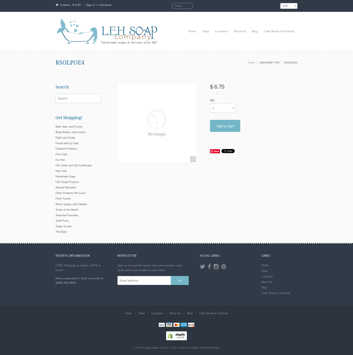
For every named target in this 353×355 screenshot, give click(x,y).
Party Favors (63, 198)
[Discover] (191, 325)
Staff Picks (62, 220)
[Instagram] (216, 266)
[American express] (184, 325)
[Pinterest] (223, 266)
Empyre (195, 347)
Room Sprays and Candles (71, 204)
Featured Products (66, 148)
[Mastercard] (176, 325)
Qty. (212, 100)
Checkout (105, 5)
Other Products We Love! (71, 193)
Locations (221, 31)
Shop (205, 31)
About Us (240, 31)
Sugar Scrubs (64, 226)
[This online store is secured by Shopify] (176, 335)
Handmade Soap (65, 176)
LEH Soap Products (67, 182)
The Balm (61, 231)
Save (216, 151)
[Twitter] (202, 266)
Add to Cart (225, 126)
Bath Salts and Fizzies (69, 126)
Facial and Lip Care (67, 143)
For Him (60, 159)
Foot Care (61, 154)
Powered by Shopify (209, 347)
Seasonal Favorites (67, 215)
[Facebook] (209, 266)
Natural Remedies (66, 187)
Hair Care (61, 170)
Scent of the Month (67, 209)
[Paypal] (162, 325)
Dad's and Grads (65, 137)
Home (192, 31)
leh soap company (150, 347)
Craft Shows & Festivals (279, 31)
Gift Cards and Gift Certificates (74, 165)
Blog (255, 31)
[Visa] (169, 325)
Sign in (90, 5)
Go (180, 280)
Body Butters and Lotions (71, 132)
